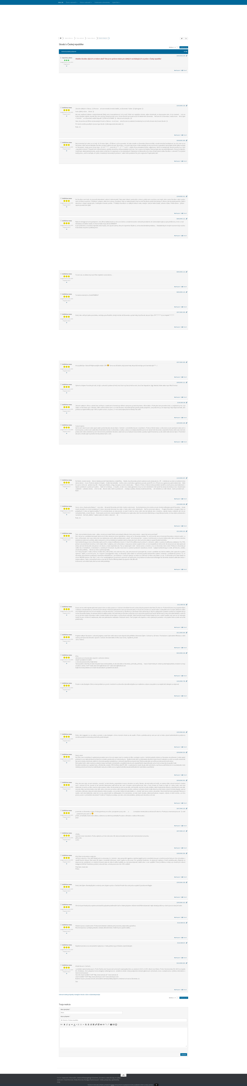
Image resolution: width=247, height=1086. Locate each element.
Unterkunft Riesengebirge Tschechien (87, 1078)
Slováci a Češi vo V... (91, 38)
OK (156, 1085)
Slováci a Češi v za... (69, 38)
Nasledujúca (183, 47)
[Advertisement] (123, 19)
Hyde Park (115, 2)
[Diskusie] (61, 38)
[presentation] (61, 1024)
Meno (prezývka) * (65, 1009)
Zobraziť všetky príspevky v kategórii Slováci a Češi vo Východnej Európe (79, 994)
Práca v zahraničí (85, 2)
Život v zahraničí (71, 2)
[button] (61, 1024)
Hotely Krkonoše (79, 1080)
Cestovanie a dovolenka (102, 2)
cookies (112, 1085)
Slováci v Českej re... (103, 38)
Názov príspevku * (65, 1016)
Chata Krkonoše (68, 1080)
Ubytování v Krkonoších (69, 1078)
